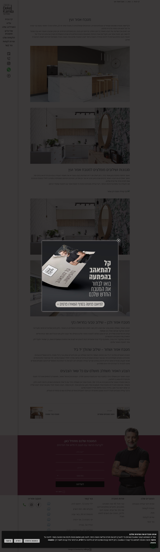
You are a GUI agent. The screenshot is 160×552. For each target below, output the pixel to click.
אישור (8, 541)
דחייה (18, 541)
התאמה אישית (31, 541)
